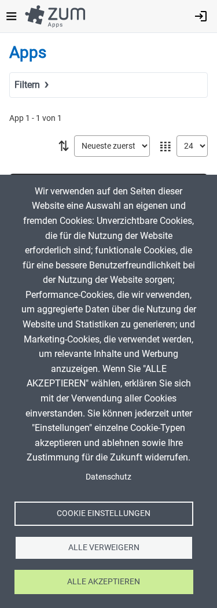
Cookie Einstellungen (103, 513)
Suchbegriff (35, 101)
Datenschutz (108, 476)
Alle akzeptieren (103, 581)
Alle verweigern (103, 547)
